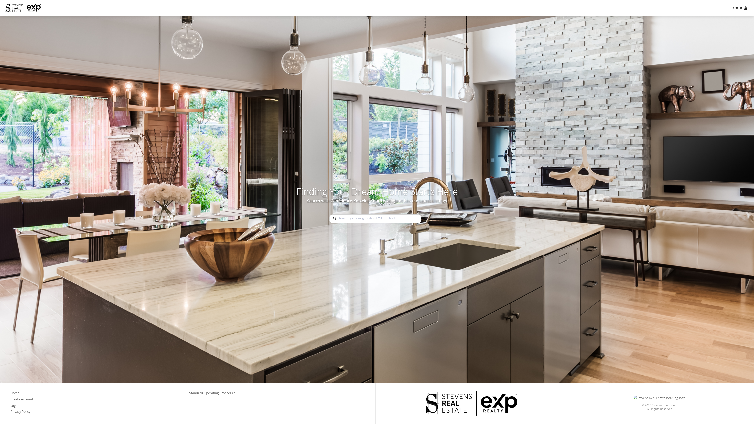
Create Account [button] (21, 399)
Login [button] (14, 406)
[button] (21, 407)
